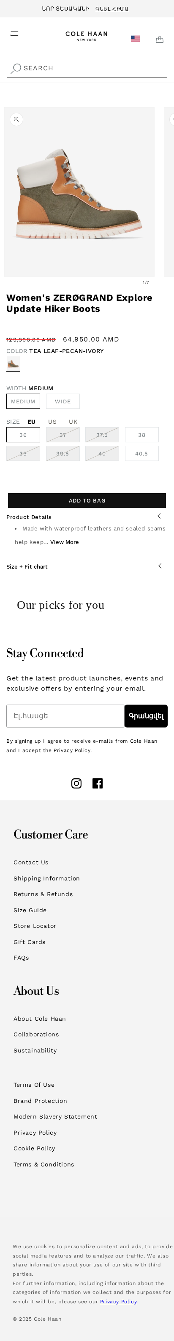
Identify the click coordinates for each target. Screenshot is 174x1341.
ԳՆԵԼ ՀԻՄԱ (111, 7)
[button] (9, 31)
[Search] (15, 69)
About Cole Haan (40, 1018)
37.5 (107, 436)
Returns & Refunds (43, 894)
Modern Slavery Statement (55, 1116)
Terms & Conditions (44, 1164)
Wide (67, 403)
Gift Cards (30, 941)
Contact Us (31, 862)
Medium (23, 401)
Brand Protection (41, 1100)
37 (70, 436)
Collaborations (36, 1034)
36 (23, 435)
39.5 (68, 455)
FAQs (21, 957)
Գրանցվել (146, 715)
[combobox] (87, 68)
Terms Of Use (34, 1084)
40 (108, 455)
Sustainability (35, 1050)
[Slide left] (127, 282)
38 (142, 435)
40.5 (141, 453)
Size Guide (30, 910)
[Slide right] (164, 282)
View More (64, 542)
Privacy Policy (35, 1132)
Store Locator (35, 925)
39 (29, 455)
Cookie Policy (34, 1148)
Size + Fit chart (27, 567)
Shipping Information (47, 878)
